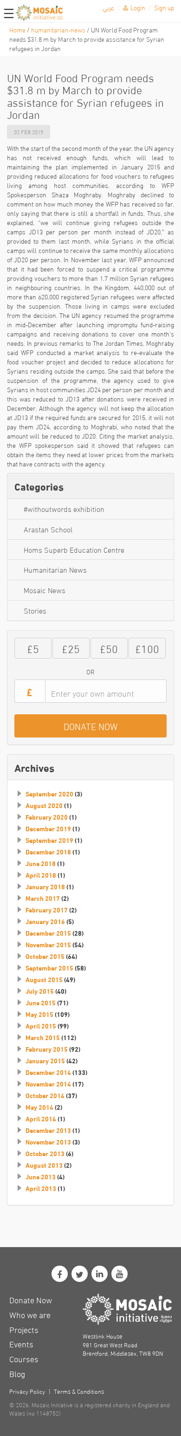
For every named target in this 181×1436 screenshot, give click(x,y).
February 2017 (47, 910)
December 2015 (48, 933)
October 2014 (45, 1095)
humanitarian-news (58, 29)
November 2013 (48, 1142)
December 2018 (48, 852)
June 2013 (41, 1177)
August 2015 (44, 979)
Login (138, 7)
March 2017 (43, 898)
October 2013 (45, 1153)
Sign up (164, 7)
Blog (17, 1373)
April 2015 (41, 1026)
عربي (108, 7)
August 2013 (44, 1165)
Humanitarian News (55, 569)
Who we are (30, 1314)
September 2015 (49, 968)
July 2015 (40, 991)
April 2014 (41, 1119)
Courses (24, 1358)
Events (21, 1343)
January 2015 (45, 1060)
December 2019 (48, 828)
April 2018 (41, 875)
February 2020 (47, 817)
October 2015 (45, 956)
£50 (109, 648)
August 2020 (44, 805)
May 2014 (39, 1107)
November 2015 (48, 944)
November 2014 (48, 1084)
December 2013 (48, 1130)
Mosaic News (44, 589)
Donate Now (30, 1299)
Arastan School (48, 529)
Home (17, 29)
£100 (147, 648)
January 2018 (45, 886)
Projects (24, 1329)
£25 (71, 648)
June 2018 (41, 863)
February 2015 (47, 1049)
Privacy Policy (27, 1391)
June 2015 (41, 1002)
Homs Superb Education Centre (74, 549)
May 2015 (39, 1014)
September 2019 (49, 840)
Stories (35, 610)
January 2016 (45, 921)
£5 (33, 648)
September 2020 (49, 794)
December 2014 (48, 1072)
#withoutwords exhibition (64, 508)
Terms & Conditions (79, 1391)
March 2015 (43, 1037)
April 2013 (41, 1188)
